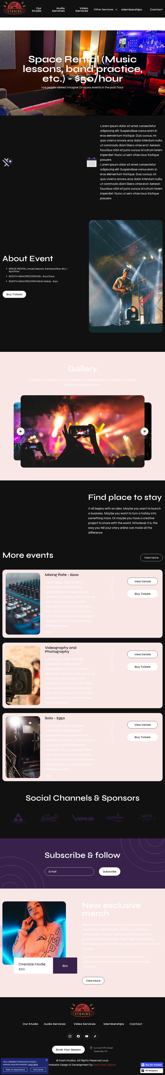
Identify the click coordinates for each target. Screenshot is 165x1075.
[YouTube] (86, 1036)
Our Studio (36, 9)
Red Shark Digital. (104, 1064)
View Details (142, 581)
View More (93, 980)
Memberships (131, 9)
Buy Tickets (14, 294)
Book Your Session (68, 1049)
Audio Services (58, 9)
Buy (65, 965)
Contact (156, 9)
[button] (104, 8)
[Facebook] (78, 1036)
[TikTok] (95, 1036)
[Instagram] (70, 1036)
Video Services (81, 9)
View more (151, 557)
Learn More (33, 1064)
